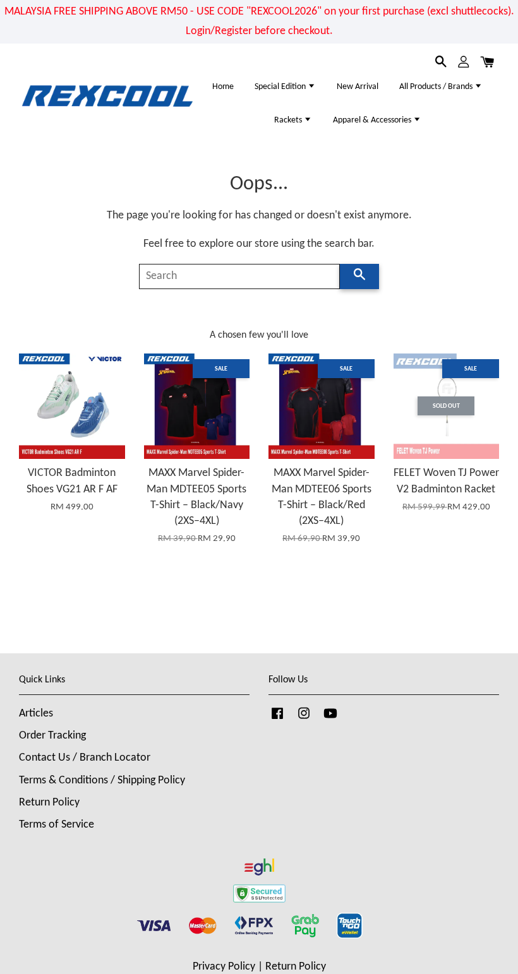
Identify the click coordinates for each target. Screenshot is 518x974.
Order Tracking (52, 736)
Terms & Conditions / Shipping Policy (102, 781)
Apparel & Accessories (373, 120)
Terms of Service (56, 825)
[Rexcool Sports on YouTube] (330, 719)
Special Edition (281, 87)
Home (223, 87)
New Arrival (357, 87)
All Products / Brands (436, 87)
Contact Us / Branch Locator (84, 758)
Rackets (289, 120)
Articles (36, 714)
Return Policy (49, 803)
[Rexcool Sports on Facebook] (277, 719)
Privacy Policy (224, 967)
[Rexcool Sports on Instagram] (304, 719)
